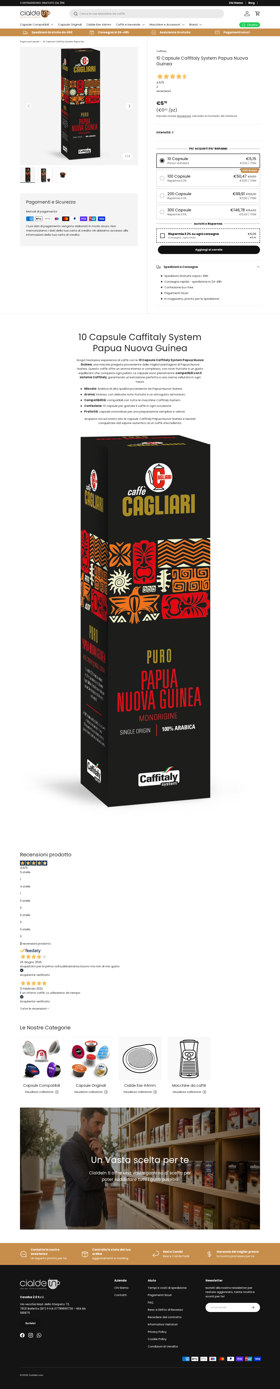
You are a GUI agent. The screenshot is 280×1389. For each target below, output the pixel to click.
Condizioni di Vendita (163, 1346)
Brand (193, 24)
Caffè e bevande (128, 24)
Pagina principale (29, 41)
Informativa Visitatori (163, 1324)
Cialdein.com (36, 1375)
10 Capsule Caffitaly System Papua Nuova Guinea (64, 41)
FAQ (150, 1302)
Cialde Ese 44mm (98, 24)
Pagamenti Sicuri (160, 1295)
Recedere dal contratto (165, 1317)
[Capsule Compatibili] (41, 1058)
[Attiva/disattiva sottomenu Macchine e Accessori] (183, 24)
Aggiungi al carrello (208, 250)
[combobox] (146, 13)
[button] (258, 13)
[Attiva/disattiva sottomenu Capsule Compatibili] (52, 24)
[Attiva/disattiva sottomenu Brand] (200, 24)
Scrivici (30, 1323)
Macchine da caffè (189, 1085)
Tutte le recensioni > (34, 1009)
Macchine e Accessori (165, 24)
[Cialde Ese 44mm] (140, 1058)
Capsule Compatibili (34, 24)
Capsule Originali (70, 24)
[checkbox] (208, 235)
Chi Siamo (236, 3)
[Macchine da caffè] (189, 1058)
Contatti (120, 1295)
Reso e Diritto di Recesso (165, 1310)
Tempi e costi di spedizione (167, 1288)
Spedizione (184, 116)
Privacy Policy (157, 1332)
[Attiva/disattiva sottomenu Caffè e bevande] (143, 24)
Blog (251, 3)
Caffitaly (161, 51)
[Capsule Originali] (90, 1058)
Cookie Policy (157, 1339)
